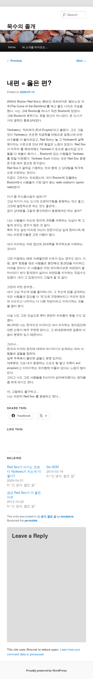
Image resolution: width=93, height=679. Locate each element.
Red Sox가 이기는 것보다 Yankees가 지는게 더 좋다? (24, 471)
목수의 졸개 (21, 26)
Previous (14, 61)
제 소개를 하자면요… (35, 47)
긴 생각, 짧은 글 (46, 516)
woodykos (67, 516)
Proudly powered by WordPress (46, 670)
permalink (31, 520)
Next (81, 61)
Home (12, 47)
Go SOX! (52, 467)
